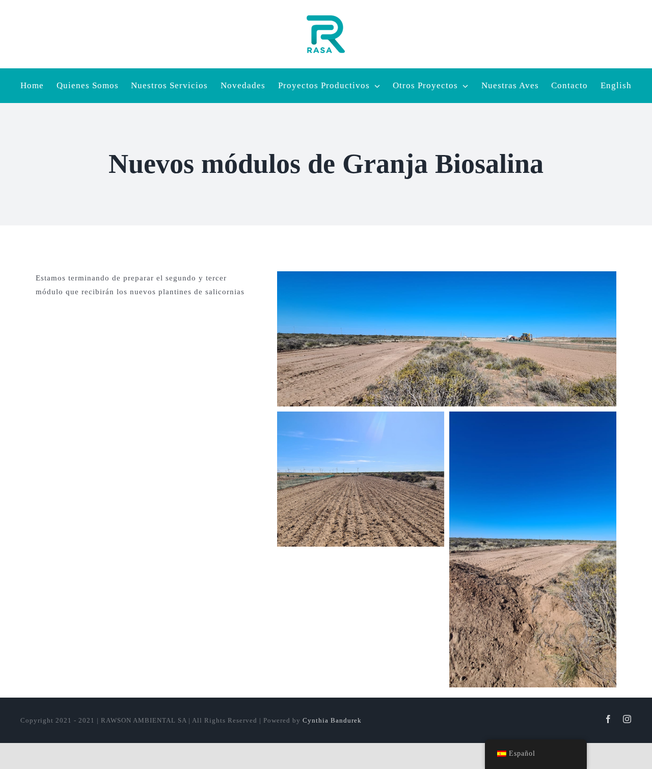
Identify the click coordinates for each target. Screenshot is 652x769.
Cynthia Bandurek (332, 720)
